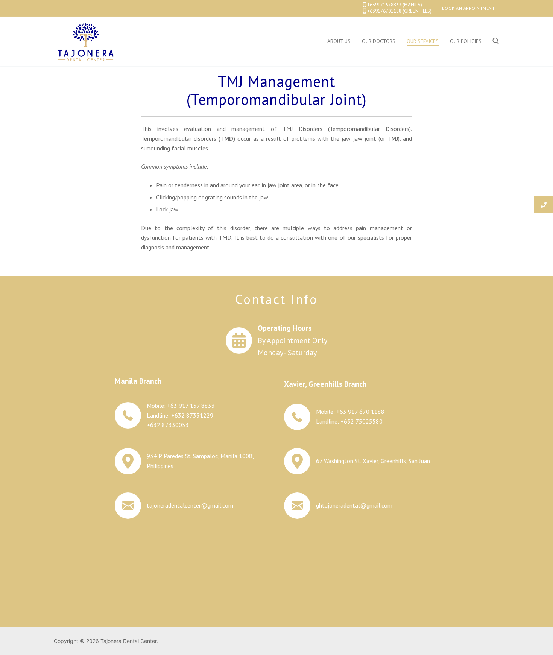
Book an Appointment (468, 8)
